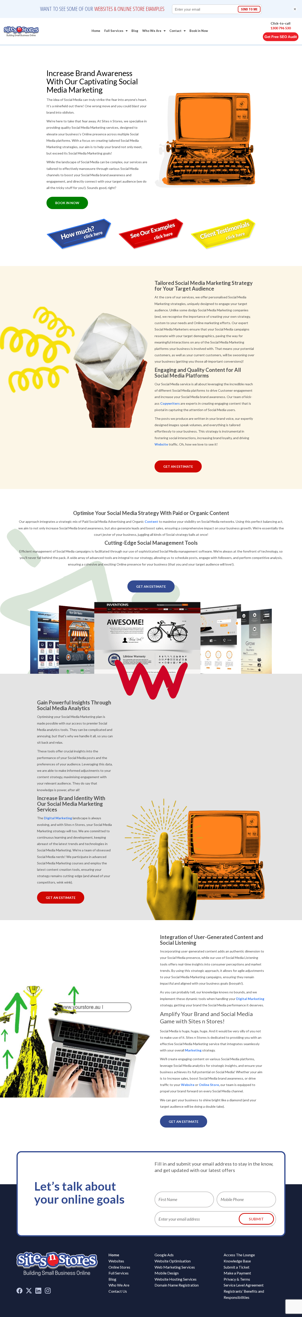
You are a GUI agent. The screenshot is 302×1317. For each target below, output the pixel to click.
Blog (134, 31)
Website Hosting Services (176, 1279)
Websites (116, 1261)
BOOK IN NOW (67, 203)
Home (96, 31)
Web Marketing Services (175, 1267)
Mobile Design (167, 1273)
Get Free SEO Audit (280, 37)
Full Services (113, 31)
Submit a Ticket (236, 1267)
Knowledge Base (237, 1261)
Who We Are (151, 31)
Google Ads (164, 1255)
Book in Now (198, 31)
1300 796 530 (280, 28)
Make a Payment (237, 1273)
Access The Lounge (239, 1255)
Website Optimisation (173, 1261)
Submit (256, 1219)
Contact (175, 31)
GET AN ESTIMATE (178, 466)
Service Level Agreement (244, 1285)
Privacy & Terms (237, 1279)
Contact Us (118, 1291)
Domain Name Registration (177, 1285)
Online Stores (119, 1267)
